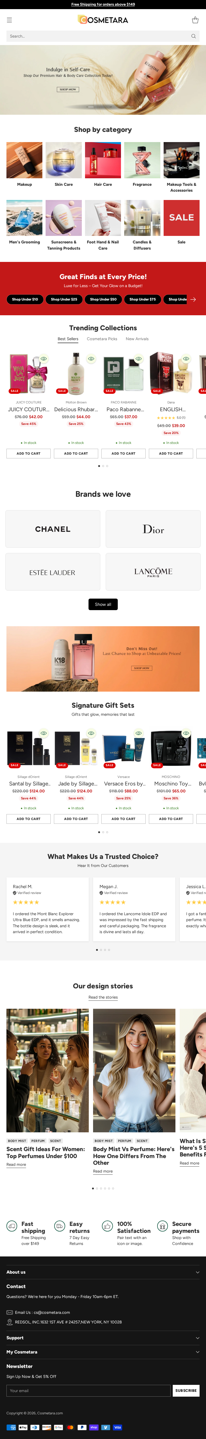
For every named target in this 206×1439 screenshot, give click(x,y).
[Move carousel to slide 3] (123, 107)
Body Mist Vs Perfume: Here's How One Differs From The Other (134, 1155)
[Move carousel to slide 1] (75, 107)
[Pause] (140, 106)
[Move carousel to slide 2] (99, 107)
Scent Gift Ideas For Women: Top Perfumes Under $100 (45, 1152)
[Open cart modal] (195, 19)
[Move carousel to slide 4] (109, 950)
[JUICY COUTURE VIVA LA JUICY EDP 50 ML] (28, 374)
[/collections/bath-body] (103, 80)
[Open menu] (9, 19)
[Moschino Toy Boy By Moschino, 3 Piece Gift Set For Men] (171, 748)
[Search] (194, 36)
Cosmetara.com (50, 1413)
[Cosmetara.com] (103, 19)
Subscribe (186, 1390)
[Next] (193, 299)
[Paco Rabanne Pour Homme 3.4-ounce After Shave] (123, 374)
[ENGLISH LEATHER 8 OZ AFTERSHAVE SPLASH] (171, 374)
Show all (103, 604)
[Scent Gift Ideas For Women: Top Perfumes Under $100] (47, 1070)
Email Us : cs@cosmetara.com (42, 1312)
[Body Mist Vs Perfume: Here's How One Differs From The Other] (134, 1070)
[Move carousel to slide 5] (109, 1188)
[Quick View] (44, 359)
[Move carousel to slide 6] (113, 1188)
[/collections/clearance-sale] (103, 659)
